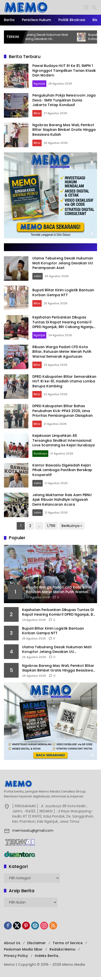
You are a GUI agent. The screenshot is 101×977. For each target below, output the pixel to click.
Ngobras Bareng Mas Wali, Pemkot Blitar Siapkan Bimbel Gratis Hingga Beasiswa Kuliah (64, 129)
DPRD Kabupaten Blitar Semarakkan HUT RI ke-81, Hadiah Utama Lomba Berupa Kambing (64, 381)
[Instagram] (44, 925)
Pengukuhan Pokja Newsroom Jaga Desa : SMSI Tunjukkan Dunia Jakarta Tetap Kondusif (64, 100)
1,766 (51, 525)
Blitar (37, 113)
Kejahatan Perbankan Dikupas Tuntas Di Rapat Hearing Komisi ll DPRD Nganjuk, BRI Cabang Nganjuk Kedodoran (63, 324)
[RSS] (53, 925)
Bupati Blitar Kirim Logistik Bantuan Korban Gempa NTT (63, 292)
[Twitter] (17, 925)
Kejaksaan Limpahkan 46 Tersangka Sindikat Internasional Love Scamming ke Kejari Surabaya (63, 440)
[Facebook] (8, 925)
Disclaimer (36, 942)
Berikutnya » (72, 525)
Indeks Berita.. (47, 955)
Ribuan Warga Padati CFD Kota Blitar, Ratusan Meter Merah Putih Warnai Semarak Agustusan (61, 351)
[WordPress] (35, 925)
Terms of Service (68, 942)
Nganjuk (39, 83)
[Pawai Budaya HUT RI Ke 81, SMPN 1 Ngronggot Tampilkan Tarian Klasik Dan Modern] (16, 76)
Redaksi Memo (63, 949)
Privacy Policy (16, 955)
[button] (86, 7)
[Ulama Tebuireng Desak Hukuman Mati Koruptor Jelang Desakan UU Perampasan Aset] (16, 268)
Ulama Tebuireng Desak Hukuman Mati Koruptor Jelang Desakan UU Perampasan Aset (62, 263)
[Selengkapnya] (50, 784)
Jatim (37, 276)
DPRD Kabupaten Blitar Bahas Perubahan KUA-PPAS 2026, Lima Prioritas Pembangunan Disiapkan (62, 410)
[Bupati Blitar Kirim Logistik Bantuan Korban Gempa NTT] (59, 37)
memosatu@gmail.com (32, 830)
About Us (12, 942)
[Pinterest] (26, 925)
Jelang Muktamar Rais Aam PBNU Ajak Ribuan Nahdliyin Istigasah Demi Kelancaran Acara (62, 499)
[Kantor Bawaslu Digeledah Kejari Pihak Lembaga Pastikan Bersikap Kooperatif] (16, 475)
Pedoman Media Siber (23, 949)
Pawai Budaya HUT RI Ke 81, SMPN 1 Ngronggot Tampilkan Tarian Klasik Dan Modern (64, 70)
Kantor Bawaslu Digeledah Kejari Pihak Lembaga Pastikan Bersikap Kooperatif (62, 470)
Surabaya (40, 453)
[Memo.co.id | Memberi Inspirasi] (26, 7)
